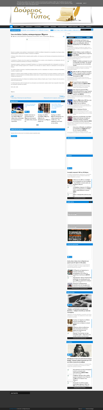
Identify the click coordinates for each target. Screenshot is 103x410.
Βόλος (16, 36)
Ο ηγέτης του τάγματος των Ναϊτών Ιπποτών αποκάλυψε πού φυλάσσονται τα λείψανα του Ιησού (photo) (81, 322)
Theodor (83, 408)
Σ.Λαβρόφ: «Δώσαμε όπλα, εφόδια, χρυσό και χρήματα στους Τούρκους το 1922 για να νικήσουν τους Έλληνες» (81, 378)
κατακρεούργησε (29, 36)
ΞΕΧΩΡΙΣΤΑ (88, 26)
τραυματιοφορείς (46, 36)
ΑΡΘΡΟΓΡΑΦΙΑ (29, 26)
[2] (38, 124)
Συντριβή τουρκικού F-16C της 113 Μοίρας (77, 172)
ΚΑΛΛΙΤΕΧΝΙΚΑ (38, 26)
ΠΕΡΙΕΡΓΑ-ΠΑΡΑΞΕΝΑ (73, 26)
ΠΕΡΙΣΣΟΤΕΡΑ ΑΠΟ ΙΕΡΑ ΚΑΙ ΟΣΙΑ (79, 338)
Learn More (79, 3)
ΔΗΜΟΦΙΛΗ (71, 37)
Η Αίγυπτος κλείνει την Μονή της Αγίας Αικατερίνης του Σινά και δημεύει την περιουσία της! (81, 328)
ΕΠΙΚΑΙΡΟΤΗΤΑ (23, 36)
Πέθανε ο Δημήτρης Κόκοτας (80, 109)
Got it (84, 3)
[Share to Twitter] (21, 104)
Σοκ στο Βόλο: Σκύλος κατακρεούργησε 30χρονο (29, 34)
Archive (88, 37)
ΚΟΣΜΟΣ (22, 26)
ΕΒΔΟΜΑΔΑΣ (80, 37)
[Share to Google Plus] (22, 104)
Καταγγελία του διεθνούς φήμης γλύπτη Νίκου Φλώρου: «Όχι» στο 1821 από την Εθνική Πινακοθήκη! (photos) (81, 385)
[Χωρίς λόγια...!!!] (80, 210)
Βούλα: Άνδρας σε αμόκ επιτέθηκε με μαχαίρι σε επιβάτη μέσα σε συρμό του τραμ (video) (67, 30)
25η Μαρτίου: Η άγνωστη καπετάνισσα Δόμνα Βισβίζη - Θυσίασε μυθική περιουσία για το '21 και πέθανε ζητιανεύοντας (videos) (79, 360)
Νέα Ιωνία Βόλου (36, 36)
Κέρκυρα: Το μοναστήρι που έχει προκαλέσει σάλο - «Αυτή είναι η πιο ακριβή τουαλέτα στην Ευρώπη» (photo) (82, 335)
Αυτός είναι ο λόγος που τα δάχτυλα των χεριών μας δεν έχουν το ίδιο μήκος (78, 262)
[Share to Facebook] (19, 104)
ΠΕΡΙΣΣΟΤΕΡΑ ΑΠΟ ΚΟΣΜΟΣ (79, 198)
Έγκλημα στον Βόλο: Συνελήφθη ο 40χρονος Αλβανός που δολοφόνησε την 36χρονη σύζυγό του (44, 118)
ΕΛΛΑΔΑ (16, 26)
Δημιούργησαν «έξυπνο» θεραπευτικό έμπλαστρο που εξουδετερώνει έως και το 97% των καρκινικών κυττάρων (82, 279)
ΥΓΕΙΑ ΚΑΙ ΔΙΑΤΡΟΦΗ (62, 26)
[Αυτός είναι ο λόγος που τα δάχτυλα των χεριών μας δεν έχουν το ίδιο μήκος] (80, 253)
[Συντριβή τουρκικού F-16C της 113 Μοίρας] (80, 164)
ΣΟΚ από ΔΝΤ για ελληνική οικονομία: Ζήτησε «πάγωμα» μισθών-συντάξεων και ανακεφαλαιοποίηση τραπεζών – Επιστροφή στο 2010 (82, 74)
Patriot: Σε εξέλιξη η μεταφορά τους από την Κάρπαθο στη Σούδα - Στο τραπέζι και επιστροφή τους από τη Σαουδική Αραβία (82, 63)
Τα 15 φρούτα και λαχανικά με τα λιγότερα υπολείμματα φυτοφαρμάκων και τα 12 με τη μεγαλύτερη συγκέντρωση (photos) (81, 272)
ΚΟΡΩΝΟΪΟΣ (46, 26)
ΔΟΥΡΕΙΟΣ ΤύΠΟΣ (13, 408)
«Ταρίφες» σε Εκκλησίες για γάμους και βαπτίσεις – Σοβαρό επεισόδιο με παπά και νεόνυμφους (78, 310)
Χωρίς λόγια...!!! (72, 213)
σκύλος (41, 36)
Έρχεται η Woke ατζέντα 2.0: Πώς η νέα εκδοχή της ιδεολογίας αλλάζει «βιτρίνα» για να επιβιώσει (82, 101)
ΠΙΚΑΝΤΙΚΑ (82, 26)
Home (11, 27)
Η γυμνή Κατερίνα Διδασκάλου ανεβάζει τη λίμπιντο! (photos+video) (81, 82)
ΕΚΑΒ (18, 36)
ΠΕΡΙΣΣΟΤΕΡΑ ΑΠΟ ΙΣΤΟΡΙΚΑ (79, 387)
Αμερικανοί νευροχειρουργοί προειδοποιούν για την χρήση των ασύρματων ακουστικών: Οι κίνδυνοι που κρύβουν (82, 286)
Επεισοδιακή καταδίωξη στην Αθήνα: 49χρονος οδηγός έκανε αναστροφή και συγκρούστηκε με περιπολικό (17, 118)
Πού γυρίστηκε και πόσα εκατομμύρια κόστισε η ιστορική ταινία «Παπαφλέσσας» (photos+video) (82, 371)
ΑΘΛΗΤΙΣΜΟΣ (53, 26)
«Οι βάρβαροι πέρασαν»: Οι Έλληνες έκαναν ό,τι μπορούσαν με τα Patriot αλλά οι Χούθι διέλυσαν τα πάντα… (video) (82, 189)
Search (92, 30)
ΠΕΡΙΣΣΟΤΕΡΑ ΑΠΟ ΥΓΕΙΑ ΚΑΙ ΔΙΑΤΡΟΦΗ (80, 288)
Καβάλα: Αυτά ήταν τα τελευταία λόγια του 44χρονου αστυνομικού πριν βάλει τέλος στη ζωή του (31, 118)
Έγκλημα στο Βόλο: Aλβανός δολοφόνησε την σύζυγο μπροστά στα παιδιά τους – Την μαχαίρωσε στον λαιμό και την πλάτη (57, 119)
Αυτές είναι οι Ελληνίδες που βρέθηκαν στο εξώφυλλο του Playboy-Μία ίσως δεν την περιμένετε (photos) (82, 128)
